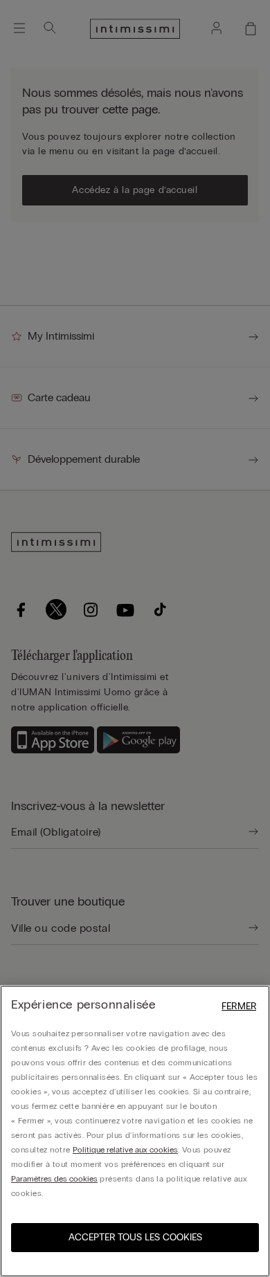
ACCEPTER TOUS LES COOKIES (135, 1237)
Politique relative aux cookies (125, 1150)
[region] (135, 1131)
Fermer (239, 1006)
